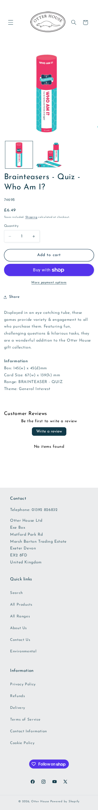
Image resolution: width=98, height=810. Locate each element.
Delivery (17, 708)
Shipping (31, 217)
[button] (10, 22)
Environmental (23, 651)
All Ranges (20, 616)
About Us (18, 628)
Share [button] (14, 297)
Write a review (49, 431)
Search (16, 593)
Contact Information (28, 731)
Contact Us (20, 640)
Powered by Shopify (65, 801)
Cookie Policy (22, 743)
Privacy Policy (23, 684)
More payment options (49, 282)
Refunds (17, 696)
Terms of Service (25, 720)
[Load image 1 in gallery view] (19, 154)
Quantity (11, 226)
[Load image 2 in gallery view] (49, 154)
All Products (21, 605)
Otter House (40, 801)
